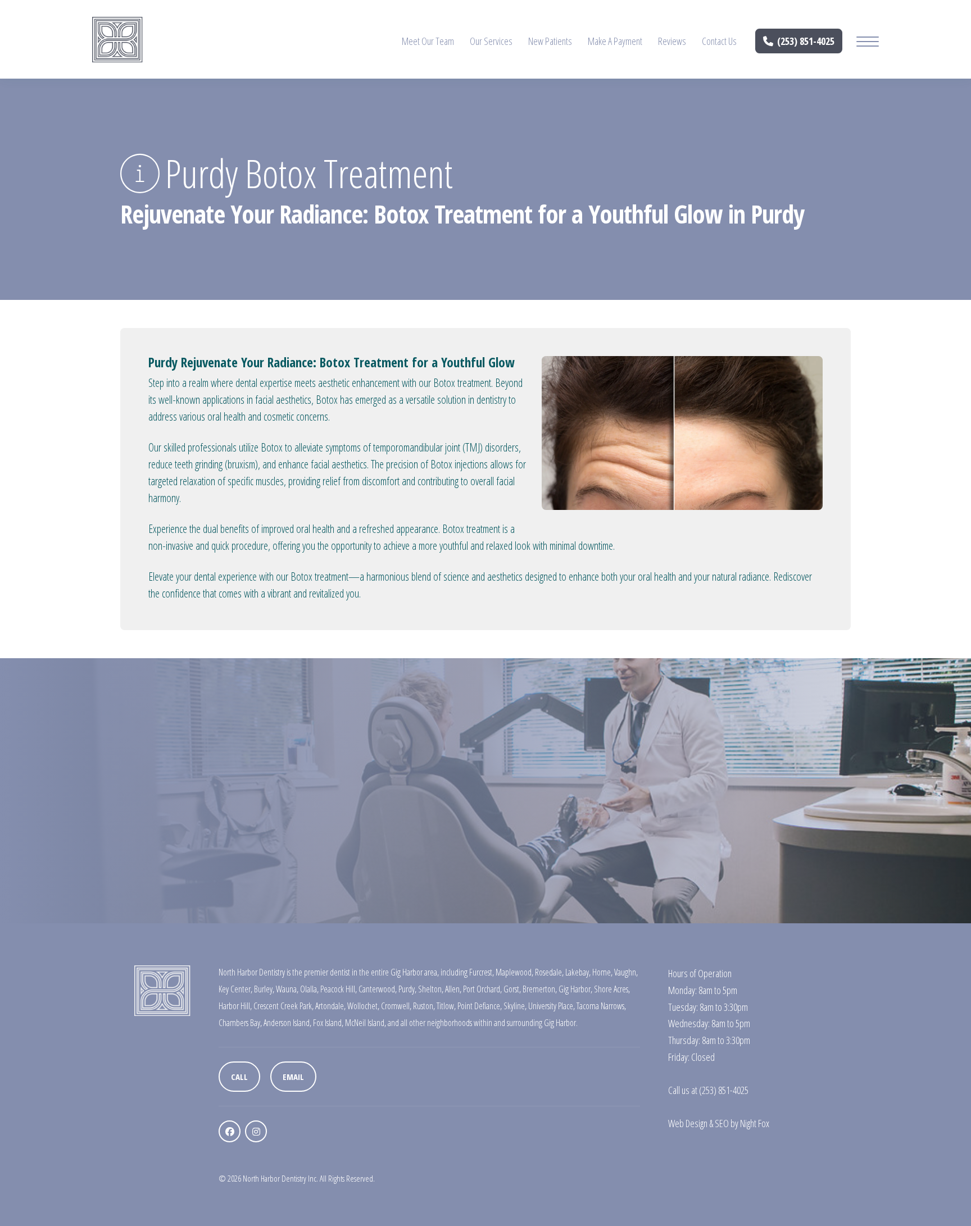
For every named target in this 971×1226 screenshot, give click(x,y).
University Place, (551, 1006)
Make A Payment (615, 41)
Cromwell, (396, 1006)
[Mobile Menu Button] (867, 43)
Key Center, (235, 989)
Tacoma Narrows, (601, 1006)
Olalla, (309, 989)
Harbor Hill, (235, 1006)
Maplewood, (514, 972)
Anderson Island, (287, 1023)
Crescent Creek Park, (283, 1006)
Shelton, (430, 989)
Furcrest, (481, 972)
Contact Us (719, 41)
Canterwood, (378, 989)
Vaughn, (626, 972)
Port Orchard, (482, 989)
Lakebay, (578, 972)
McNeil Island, (365, 1023)
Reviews (672, 41)
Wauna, (287, 989)
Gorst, (512, 989)
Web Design (687, 1123)
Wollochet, (363, 1006)
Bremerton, (540, 989)
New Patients (550, 41)
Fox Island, (328, 1023)
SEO (722, 1123)
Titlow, (446, 1006)
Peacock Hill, (338, 989)
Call (239, 1076)
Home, (602, 972)
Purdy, (407, 989)
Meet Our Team (428, 41)
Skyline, (515, 1006)
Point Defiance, (479, 1006)
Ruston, (424, 1006)
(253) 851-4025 (805, 41)
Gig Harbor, (575, 989)
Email (293, 1076)
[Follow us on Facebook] (230, 1131)
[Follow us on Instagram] (256, 1131)
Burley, (264, 989)
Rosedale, (549, 972)
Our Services (491, 41)
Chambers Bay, (240, 1023)
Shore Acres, (612, 989)
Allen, (453, 989)
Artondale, (330, 1006)
